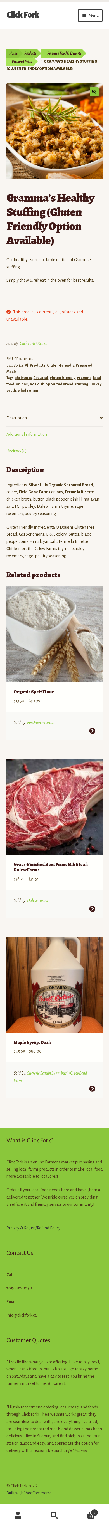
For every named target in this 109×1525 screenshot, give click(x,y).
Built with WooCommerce (29, 1493)
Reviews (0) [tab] (16, 451)
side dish (36, 384)
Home (13, 53)
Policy (54, 1228)
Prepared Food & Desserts (64, 53)
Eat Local (41, 378)
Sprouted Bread (59, 384)
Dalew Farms (37, 900)
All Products (35, 365)
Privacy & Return (20, 1228)
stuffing (81, 384)
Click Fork (22, 14)
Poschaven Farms (40, 722)
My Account (18, 1515)
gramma (84, 378)
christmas (23, 378)
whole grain (28, 390)
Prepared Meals (22, 61)
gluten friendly (62, 378)
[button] (94, 91)
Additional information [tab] (26, 434)
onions (22, 384)
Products (30, 53)
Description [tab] (16, 418)
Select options (92, 731)
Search (54, 1515)
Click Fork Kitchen (33, 343)
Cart (84, 1510)
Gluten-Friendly (60, 365)
